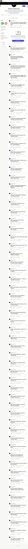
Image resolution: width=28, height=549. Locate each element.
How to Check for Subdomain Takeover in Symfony (17, 481)
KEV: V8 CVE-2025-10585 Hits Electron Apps (17, 229)
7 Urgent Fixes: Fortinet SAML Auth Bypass (18, 110)
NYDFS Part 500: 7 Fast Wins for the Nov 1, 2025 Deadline (18, 144)
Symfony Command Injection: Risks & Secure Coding (19, 514)
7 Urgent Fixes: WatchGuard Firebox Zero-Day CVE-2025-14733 (18, 119)
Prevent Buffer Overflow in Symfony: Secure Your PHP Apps (18, 506)
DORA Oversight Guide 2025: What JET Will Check (18, 212)
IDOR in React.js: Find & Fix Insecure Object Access (18, 338)
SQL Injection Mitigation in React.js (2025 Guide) (18, 355)
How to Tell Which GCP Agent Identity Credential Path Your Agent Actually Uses (19, 23)
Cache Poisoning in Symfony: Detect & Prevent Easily (19, 464)
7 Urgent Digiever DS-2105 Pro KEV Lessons (18, 94)
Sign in (22, 42)
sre (11, 154)
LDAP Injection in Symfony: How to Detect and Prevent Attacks (18, 497)
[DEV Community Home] (1, 1)
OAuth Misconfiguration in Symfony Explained (18, 422)
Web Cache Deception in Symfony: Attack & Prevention (18, 405)
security (13, 50)
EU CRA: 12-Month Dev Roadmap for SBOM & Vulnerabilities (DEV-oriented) (18, 186)
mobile (23, 239)
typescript (20, 306)
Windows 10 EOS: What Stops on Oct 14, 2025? (18, 271)
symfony (20, 373)
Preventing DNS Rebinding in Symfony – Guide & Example (19, 522)
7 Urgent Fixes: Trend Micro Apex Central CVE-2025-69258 (18, 85)
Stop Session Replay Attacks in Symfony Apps (17, 388)
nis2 (19, 197)
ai (13, 69)
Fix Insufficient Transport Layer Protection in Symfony (17, 539)
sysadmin (14, 272)
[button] (2, 23)
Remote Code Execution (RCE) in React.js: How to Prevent (18, 296)
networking (14, 95)
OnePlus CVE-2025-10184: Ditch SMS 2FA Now (19, 237)
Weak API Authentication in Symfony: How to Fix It (19, 380)
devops (16, 87)
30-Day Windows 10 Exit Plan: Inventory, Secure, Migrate (17, 263)
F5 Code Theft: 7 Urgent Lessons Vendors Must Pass (17, 204)
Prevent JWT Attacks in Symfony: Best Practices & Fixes (18, 413)
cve (11, 120)
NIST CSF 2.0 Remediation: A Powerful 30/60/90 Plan (17, 169)
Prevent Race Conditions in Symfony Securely (18, 531)
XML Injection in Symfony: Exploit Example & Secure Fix (18, 397)
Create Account (18, 40)
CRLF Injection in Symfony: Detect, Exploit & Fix (18, 363)
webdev (21, 87)
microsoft (21, 264)
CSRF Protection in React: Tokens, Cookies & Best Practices (18, 346)
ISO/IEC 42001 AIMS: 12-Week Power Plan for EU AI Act (19, 161)
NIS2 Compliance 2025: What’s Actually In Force (17, 221)
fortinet (14, 112)
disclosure (23, 247)
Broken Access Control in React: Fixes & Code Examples (19, 304)
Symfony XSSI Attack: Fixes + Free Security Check (18, 371)
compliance (16, 162)
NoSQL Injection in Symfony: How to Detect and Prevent (18, 472)
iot (17, 95)
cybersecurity (12, 87)
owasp (18, 306)
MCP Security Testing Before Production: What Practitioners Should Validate (17, 57)
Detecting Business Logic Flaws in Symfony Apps (18, 430)
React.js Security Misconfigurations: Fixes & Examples (18, 313)
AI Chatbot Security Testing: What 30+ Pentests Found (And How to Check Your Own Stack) (18, 67)
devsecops (18, 50)
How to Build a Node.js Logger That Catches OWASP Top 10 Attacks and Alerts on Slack (18, 76)
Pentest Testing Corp (13, 20)
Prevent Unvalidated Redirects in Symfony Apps (18, 439)
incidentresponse (14, 120)
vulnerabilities (19, 137)
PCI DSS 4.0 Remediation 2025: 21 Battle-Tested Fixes (18, 178)
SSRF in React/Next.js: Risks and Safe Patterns (19, 288)
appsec (16, 50)
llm (15, 69)
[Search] (3, 1)
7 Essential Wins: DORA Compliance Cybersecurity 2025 (18, 195)
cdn (22, 137)
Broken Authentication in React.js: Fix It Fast (19, 330)
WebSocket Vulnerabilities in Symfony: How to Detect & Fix (17, 455)
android (12, 239)
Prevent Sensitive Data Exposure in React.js (18, 321)
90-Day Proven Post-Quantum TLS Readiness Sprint (18, 136)
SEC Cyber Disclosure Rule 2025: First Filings (19, 246)
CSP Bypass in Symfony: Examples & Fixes (18, 447)
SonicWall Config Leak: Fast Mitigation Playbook (16, 254)
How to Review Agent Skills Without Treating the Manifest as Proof (18, 48)
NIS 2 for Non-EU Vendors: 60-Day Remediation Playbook (18, 127)
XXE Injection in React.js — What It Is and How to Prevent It (18, 279)
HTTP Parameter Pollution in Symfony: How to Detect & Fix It (17, 489)
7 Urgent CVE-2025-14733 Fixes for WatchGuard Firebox (18, 102)
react (19, 289)
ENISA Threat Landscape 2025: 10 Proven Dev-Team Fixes (18, 152)
